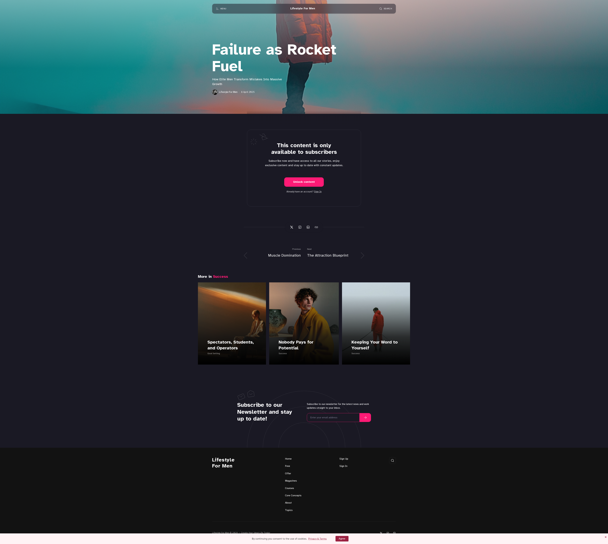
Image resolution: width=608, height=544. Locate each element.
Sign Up (343, 459)
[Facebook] (387, 533)
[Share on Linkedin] (308, 227)
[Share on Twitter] (291, 227)
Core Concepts (293, 495)
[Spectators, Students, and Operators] (232, 323)
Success (220, 277)
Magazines (291, 480)
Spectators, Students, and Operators (230, 345)
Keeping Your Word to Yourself (375, 345)
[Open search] (392, 460)
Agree (342, 538)
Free (287, 466)
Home (288, 459)
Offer (288, 473)
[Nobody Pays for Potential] (304, 323)
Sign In (318, 192)
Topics (289, 510)
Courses (289, 488)
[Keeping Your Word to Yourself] (376, 323)
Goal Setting (213, 353)
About (288, 502)
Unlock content (304, 182)
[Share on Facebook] (299, 227)
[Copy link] (316, 227)
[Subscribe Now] (365, 417)
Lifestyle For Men (223, 463)
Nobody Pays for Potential (296, 345)
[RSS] (394, 533)
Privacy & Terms (317, 538)
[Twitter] (381, 533)
